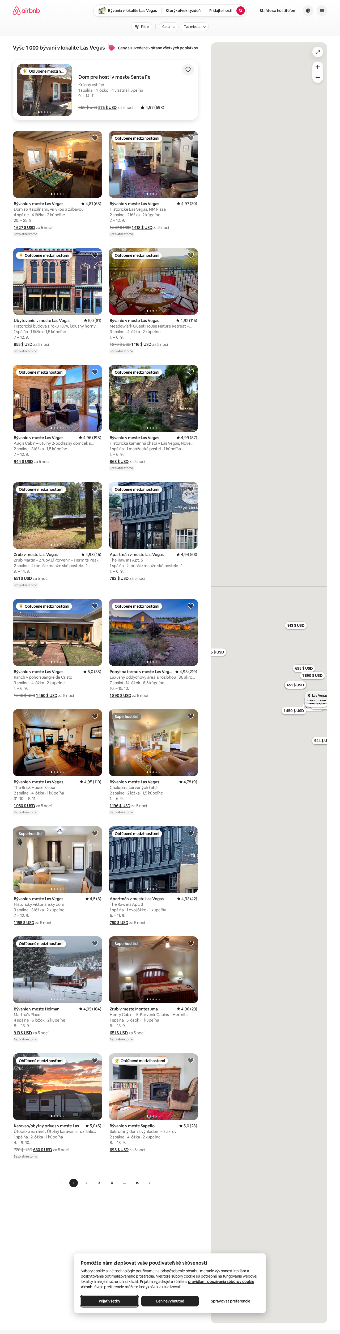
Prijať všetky (109, 1301)
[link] (61, 1183)
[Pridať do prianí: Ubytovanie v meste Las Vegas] (95, 255)
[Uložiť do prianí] (188, 70)
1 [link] (73, 1183)
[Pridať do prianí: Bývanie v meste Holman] (95, 943)
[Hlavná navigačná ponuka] (322, 10)
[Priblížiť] (317, 66)
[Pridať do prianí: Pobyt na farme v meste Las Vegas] (190, 606)
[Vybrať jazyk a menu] (308, 10)
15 (137, 1183)
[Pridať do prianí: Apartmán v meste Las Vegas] (190, 489)
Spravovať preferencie (230, 1301)
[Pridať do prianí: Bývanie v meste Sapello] (190, 1060)
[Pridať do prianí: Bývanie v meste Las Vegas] (95, 138)
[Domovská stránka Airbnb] (26, 10)
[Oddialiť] (317, 77)
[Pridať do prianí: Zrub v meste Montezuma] (190, 943)
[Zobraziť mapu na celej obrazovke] (317, 52)
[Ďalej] (149, 1183)
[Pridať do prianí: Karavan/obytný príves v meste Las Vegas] (95, 1060)
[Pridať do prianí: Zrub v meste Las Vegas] (95, 489)
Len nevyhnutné (170, 1301)
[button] (107, 107)
